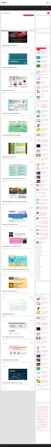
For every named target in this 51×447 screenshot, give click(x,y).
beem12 (40, 217)
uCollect (4, 2)
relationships (47, 422)
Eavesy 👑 (42, 333)
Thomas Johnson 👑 (43, 348)
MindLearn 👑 (5, 343)
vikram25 (42, 344)
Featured (38, 254)
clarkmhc (42, 383)
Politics (38, 272)
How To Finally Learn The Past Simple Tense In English (13, 336)
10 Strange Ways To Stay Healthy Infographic (11, 113)
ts (41, 428)
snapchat (44, 424)
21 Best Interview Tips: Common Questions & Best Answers (13, 178)
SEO (40, 424)
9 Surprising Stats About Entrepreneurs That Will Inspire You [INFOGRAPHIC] (45, 140)
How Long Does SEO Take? (45, 149)
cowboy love (42, 413)
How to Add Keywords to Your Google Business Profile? (44, 159)
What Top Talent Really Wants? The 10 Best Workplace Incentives (15, 201)
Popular (38, 48)
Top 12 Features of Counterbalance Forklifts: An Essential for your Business (45, 381)
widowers (43, 428)
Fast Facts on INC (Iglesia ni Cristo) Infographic (11, 135)
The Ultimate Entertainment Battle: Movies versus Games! (43, 203)
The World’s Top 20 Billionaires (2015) (9, 67)
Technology (22, 6)
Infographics (38, 266)
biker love (40, 408)
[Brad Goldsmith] (6, 16)
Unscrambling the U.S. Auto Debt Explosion (10, 359)
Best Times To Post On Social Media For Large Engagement (44, 185)
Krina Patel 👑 (5, 274)
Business (13, 6)
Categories (38, 49)
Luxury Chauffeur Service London (44, 200)
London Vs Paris (43, 96)
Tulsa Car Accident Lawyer (45, 358)
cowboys (46, 413)
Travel (35, 6)
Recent (41, 48)
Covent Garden (41, 229)
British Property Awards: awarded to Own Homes (11, 246)
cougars (38, 413)
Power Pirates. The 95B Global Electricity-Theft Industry (44, 145)
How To (27, 6)
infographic (41, 419)
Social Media (38, 273)
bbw (38, 406)
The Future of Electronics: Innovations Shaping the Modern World (44, 129)
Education (38, 250)
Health (31, 6)
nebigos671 (42, 314)
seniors (38, 424)
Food (37, 258)
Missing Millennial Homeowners (8, 314)
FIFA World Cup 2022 (40, 255)
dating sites (43, 416)
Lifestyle (17, 6)
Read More (31, 50)
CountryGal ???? (5, 50)
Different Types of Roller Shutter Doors (9, 291)
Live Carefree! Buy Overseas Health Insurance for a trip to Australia (15, 269)
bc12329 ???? (4, 252)
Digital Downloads (7, 6)
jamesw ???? (4, 229)
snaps (43, 425)
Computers (38, 247)
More (38, 6)
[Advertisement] (43, 22)
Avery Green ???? (5, 320)
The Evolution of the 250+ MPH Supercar (10, 45)
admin (4, 96)
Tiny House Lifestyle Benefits (43, 237)
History (38, 262)
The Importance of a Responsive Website (10, 224)
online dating (40, 422)
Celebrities (38, 246)
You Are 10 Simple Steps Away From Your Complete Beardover (45, 91)
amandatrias (42, 365)
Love (37, 269)
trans (43, 427)
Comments (44, 48)
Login (2, 9)
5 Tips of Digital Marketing (44, 77)
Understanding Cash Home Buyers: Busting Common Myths (45, 120)
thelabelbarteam (43, 373)
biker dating (42, 407)
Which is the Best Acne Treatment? (8, 156)
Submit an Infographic (45, 6)
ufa (39, 202)
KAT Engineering (41, 225)
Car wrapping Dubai (42, 241)
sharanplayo (42, 368)
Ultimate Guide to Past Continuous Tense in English (12, 382)
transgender (46, 427)
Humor (38, 265)
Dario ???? (4, 73)
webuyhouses (42, 305)
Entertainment (39, 251)
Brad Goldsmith (14, 18)
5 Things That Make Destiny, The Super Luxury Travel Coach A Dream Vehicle (44, 226)
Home (2, 6)
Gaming (38, 259)
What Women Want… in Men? (8, 90)
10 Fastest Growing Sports (44, 367)
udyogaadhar (42, 309)
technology (39, 427)
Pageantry (38, 270)
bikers (44, 408)
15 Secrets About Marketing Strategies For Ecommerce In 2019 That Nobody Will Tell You (43, 101)
